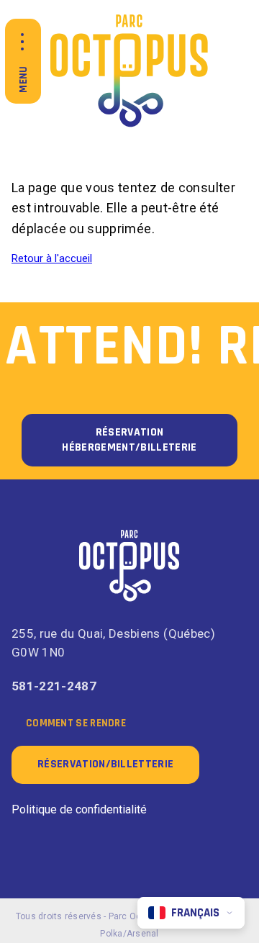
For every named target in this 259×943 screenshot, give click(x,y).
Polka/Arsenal (129, 934)
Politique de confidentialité (79, 809)
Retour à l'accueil (52, 258)
